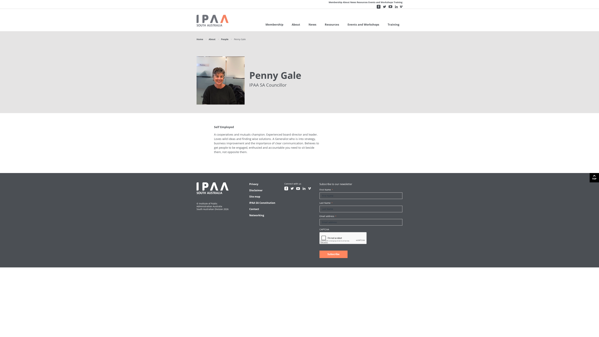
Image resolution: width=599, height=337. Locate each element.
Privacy (253, 184)
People (224, 39)
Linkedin (396, 7)
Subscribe (333, 254)
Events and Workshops (380, 2)
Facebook (378, 7)
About (346, 2)
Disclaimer (256, 190)
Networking (256, 215)
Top (594, 178)
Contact (254, 209)
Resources (362, 2)
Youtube (390, 7)
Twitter (384, 7)
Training (398, 2)
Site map (254, 196)
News (353, 2)
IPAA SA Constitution (262, 203)
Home (200, 39)
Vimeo (401, 7)
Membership (335, 2)
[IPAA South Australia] (213, 21)
